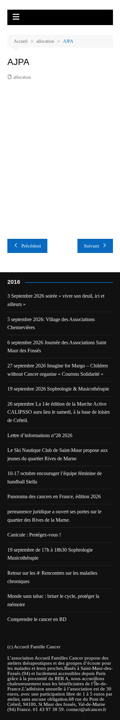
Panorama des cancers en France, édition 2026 (54, 496)
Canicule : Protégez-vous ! (34, 534)
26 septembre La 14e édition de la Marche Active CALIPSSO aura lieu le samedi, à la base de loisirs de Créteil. (58, 412)
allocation (22, 77)
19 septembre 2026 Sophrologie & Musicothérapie (58, 389)
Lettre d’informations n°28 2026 (39, 435)
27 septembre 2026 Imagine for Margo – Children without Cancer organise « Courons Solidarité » (57, 370)
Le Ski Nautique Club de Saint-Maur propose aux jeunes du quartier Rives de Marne (57, 454)
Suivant (91, 245)
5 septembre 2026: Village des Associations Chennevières (51, 323)
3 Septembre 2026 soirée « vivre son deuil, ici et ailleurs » (55, 300)
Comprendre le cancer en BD (37, 619)
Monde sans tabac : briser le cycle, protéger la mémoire (53, 600)
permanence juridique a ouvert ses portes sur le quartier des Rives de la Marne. (54, 516)
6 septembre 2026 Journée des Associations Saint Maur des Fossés (56, 347)
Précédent (31, 245)
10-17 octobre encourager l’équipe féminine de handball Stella (54, 477)
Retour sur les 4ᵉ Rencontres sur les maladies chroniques (52, 577)
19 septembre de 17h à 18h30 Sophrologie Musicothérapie (50, 554)
